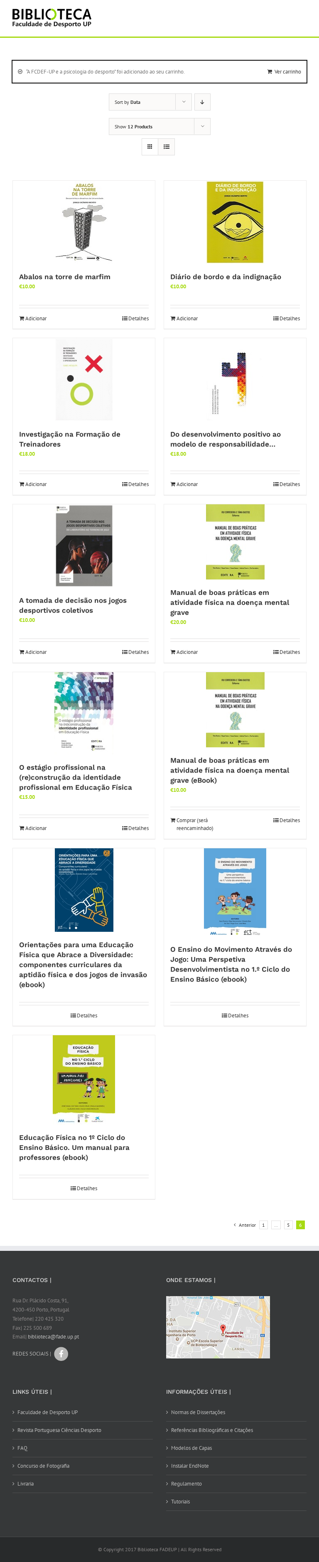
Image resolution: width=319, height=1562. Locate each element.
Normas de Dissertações (198, 1412)
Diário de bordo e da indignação (225, 277)
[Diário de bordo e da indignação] (235, 222)
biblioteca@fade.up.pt (53, 1336)
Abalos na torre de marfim (64, 277)
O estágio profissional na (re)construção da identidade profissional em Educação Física (75, 777)
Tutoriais (180, 1501)
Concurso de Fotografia (43, 1465)
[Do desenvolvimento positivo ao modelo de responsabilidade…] (235, 379)
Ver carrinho (288, 71)
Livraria (25, 1483)
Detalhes (138, 318)
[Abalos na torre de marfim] (84, 222)
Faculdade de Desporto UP (47, 1412)
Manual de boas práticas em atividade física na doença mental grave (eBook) (229, 770)
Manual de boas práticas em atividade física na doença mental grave (229, 602)
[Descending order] (202, 102)
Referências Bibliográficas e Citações (212, 1430)
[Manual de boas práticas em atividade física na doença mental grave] (235, 542)
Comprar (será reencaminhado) (195, 824)
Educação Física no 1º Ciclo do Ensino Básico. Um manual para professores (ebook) (74, 1147)
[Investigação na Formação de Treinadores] (84, 379)
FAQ (22, 1447)
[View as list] (166, 147)
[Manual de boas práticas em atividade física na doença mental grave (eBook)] (235, 709)
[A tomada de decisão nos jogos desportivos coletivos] (84, 545)
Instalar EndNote (190, 1465)
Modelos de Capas (191, 1447)
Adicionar (36, 318)
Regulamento (186, 1483)
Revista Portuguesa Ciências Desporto (59, 1430)
